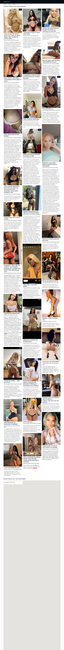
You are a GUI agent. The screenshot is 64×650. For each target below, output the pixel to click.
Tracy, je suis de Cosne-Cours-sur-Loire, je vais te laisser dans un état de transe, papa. (12, 36)
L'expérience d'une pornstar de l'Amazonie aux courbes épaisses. (31, 76)
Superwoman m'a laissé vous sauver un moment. (50, 446)
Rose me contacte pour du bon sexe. (50, 239)
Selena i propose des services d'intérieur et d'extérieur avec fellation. (31, 383)
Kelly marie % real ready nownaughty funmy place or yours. (12, 79)
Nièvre (14, 4)
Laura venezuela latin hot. (12, 467)
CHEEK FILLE (6, 1)
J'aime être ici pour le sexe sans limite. (31, 33)
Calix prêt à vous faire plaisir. (30, 285)
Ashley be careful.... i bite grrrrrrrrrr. (12, 381)
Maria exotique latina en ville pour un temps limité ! (31, 212)
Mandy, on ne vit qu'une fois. (49, 319)
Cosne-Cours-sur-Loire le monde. (12, 218)
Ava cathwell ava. (47, 109)
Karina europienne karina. (50, 281)
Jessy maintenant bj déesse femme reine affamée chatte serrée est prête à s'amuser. (31, 459)
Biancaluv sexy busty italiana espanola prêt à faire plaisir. (49, 164)
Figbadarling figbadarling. (12, 313)
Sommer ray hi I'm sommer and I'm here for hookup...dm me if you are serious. (50, 400)
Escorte (5, 4)
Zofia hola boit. (28, 422)
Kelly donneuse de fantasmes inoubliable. (11, 423)
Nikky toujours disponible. (31, 119)
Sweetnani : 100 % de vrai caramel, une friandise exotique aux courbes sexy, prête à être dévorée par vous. (12, 268)
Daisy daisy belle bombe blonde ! (11, 135)
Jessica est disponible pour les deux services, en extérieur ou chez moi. (50, 29)
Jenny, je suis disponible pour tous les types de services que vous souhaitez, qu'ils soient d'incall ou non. (11, 189)
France (9, 4)
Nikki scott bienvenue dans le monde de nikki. (31, 155)
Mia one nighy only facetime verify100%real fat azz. (51, 61)
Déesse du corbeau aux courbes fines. (30, 340)
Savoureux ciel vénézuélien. (51, 362)
